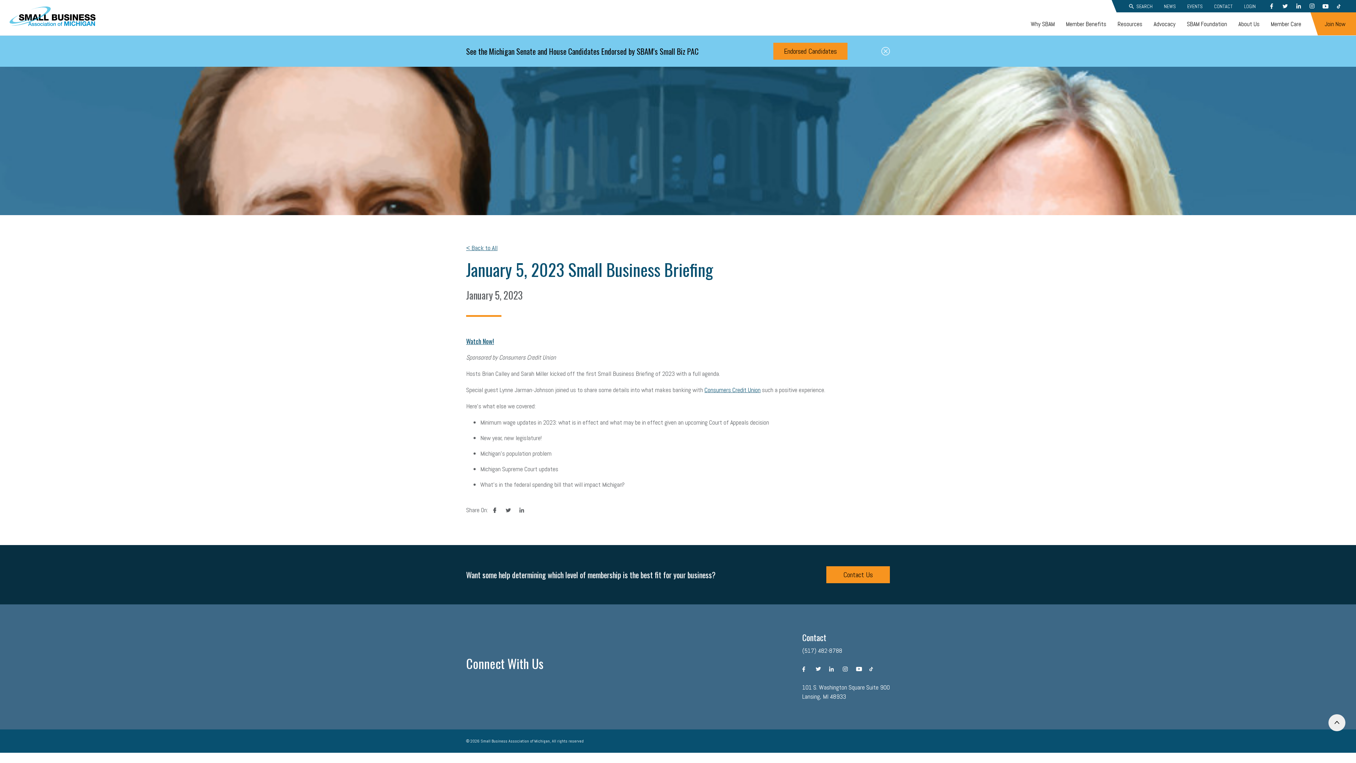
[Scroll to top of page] (1336, 722)
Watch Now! (480, 341)
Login (1250, 6)
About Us (1249, 24)
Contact (1223, 6)
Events (1195, 6)
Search (1144, 6)
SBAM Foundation (1207, 24)
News (1170, 6)
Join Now (1335, 24)
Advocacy (1165, 24)
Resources (1130, 24)
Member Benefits (1086, 24)
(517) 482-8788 (822, 650)
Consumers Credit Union (732, 390)
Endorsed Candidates (810, 51)
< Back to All (482, 248)
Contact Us (858, 574)
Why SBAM (1043, 24)
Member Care (1286, 24)
